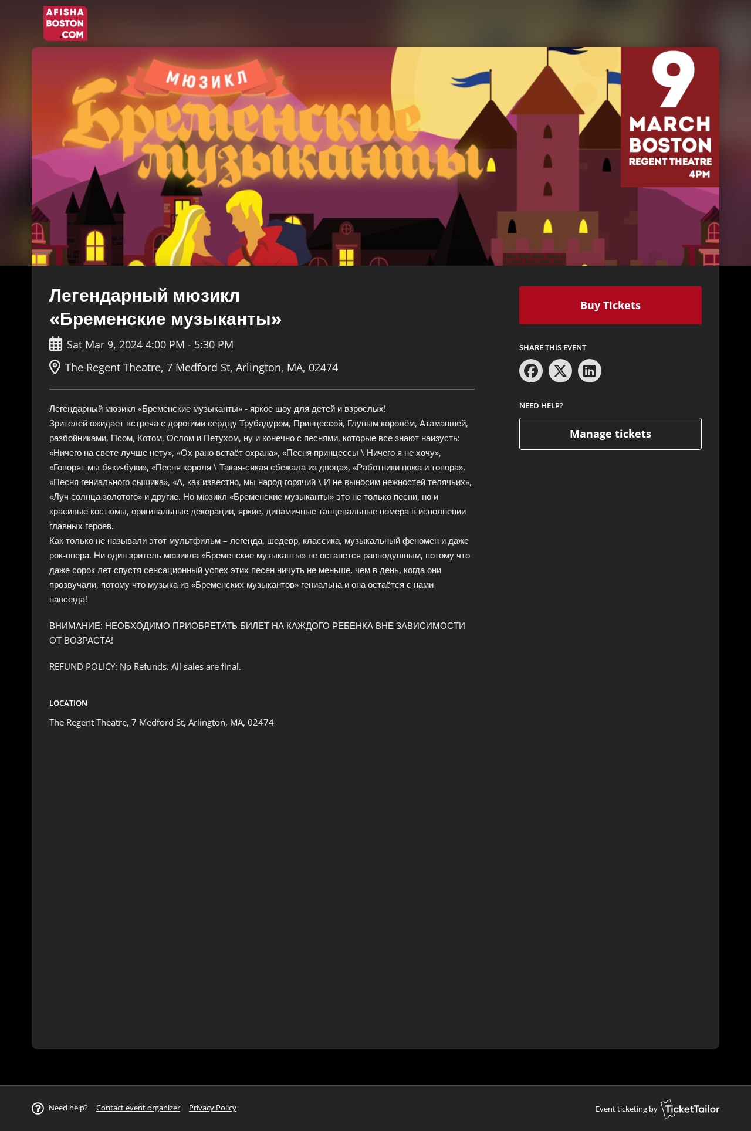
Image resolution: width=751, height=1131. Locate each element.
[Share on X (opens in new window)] (560, 370)
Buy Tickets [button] (610, 305)
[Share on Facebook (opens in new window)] (531, 370)
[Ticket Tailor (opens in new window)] (690, 1109)
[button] (138, 1107)
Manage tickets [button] (610, 433)
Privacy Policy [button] (212, 1107)
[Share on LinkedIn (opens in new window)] (589, 370)
